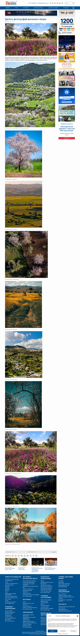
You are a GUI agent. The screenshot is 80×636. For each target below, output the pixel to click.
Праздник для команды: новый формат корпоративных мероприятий (37, 570)
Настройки (73, 631)
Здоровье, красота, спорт (28, 603)
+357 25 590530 (61, 608)
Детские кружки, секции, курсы (29, 622)
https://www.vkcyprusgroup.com (65, 611)
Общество (7, 586)
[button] (77, 616)
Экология (7, 587)
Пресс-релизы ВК (62, 594)
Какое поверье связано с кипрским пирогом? (50, 569)
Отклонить (62, 631)
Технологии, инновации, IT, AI (11, 597)
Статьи (6, 582)
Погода (6, 600)
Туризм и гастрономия (46, 596)
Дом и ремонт (8, 619)
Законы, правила (8, 610)
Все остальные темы (9, 603)
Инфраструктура (44, 601)
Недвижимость (8, 615)
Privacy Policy (60, 633)
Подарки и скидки (53, 7)
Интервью (27, 599)
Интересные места (27, 593)
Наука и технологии (27, 606)
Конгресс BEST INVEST (46, 617)
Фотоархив (60, 580)
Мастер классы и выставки (46, 586)
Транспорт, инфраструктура (11, 596)
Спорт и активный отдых (46, 591)
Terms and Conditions (33, 634)
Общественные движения (46, 588)
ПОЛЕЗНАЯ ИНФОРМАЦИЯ (10, 607)
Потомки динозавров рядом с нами (10, 569)
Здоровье (7, 589)
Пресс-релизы (8, 599)
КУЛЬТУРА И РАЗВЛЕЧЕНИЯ (46, 577)
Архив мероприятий (62, 586)
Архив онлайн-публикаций (64, 583)
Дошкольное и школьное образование (28, 615)
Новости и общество (13, 577)
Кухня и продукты (44, 602)
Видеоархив (61, 582)
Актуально (26, 7)
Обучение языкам (27, 625)
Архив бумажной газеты (63, 585)
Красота (7, 590)
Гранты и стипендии (27, 624)
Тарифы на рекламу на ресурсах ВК (66, 597)
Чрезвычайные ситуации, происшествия (10, 594)
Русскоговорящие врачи (10, 618)
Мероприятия (43, 583)
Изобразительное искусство (47, 582)
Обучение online (26, 619)
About (44, 634)
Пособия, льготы (8, 616)
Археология (25, 591)
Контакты (62, 604)
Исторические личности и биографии (31, 594)
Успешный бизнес (9, 580)
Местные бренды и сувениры (47, 608)
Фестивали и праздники (46, 585)
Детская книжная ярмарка (46, 623)
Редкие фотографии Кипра (28, 582)
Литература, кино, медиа (46, 589)
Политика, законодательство (11, 583)
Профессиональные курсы (28, 621)
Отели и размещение (45, 605)
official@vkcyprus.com (43, 3)
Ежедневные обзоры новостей (11, 579)
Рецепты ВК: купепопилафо (21, 569)
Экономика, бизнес (9, 585)
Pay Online (66, 7)
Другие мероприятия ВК (46, 624)
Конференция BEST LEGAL (46, 618)
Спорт (6, 592)
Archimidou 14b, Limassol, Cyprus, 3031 (66, 606)
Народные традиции (27, 590)
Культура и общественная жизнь (30, 607)
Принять (53, 631)
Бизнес (24, 601)
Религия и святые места (28, 589)
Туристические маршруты (46, 599)
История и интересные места (30, 577)
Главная (8, 7)
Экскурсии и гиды (44, 607)
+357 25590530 (32, 3)
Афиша (42, 580)
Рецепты (42, 604)
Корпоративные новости (10, 602)
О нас (16, 7)
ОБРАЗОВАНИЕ (28, 612)
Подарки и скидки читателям (64, 595)
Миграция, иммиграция (10, 612)
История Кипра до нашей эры (29, 580)
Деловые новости (38, 7)
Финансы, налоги (8, 613)
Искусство (25, 604)
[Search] (73, 3)
